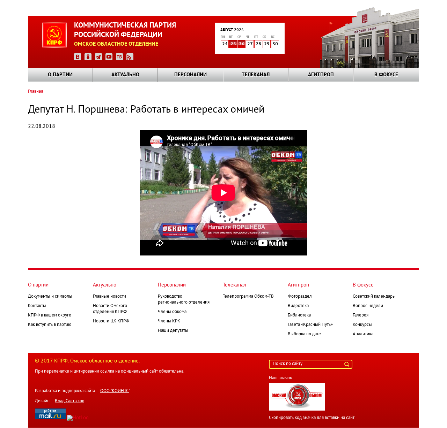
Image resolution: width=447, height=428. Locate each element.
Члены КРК (169, 321)
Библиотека (299, 315)
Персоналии (190, 74)
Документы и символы (50, 297)
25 (233, 44)
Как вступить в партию (49, 325)
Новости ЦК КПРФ (111, 321)
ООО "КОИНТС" (114, 391)
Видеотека (298, 306)
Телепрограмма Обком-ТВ (248, 297)
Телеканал (256, 74)
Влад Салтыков (69, 401)
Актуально (125, 74)
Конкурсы (362, 325)
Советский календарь (374, 297)
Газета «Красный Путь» (310, 325)
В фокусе (386, 74)
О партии (60, 74)
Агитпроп (321, 74)
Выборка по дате (304, 334)
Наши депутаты (173, 331)
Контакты (37, 306)
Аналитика (363, 334)
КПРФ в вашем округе (49, 315)
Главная (35, 92)
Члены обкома (172, 312)
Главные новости (109, 297)
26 (241, 44)
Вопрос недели (368, 306)
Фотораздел (300, 297)
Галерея (360, 315)
